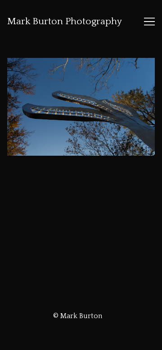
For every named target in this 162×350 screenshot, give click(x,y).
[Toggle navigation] (149, 21)
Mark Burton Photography (64, 21)
